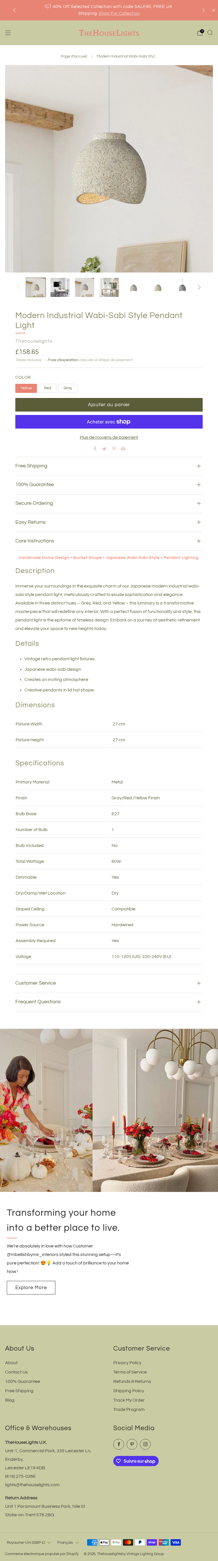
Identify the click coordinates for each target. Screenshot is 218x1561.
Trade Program (129, 1409)
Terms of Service (130, 1372)
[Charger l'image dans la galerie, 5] (133, 287)
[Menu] (8, 33)
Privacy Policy (127, 1362)
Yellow (26, 388)
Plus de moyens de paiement (109, 437)
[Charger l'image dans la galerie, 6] (158, 287)
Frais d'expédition (62, 360)
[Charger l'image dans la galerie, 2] (60, 287)
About (11, 1362)
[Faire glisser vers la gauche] (19, 287)
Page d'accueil (74, 56)
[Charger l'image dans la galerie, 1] (36, 287)
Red (47, 388)
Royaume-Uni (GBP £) (26, 1542)
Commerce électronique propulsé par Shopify (42, 1554)
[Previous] (14, 10)
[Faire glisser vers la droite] (199, 287)
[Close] (213, 10)
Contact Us (16, 1372)
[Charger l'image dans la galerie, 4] (109, 287)
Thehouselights (33, 341)
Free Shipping (19, 1390)
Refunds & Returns (132, 1381)
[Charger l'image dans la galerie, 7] (182, 287)
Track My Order (129, 1400)
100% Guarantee (22, 1381)
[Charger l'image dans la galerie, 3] (85, 287)
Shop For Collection (119, 13)
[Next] (203, 10)
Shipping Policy (128, 1390)
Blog (9, 1400)
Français (65, 1542)
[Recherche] (210, 32)
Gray (68, 388)
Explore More (31, 1287)
